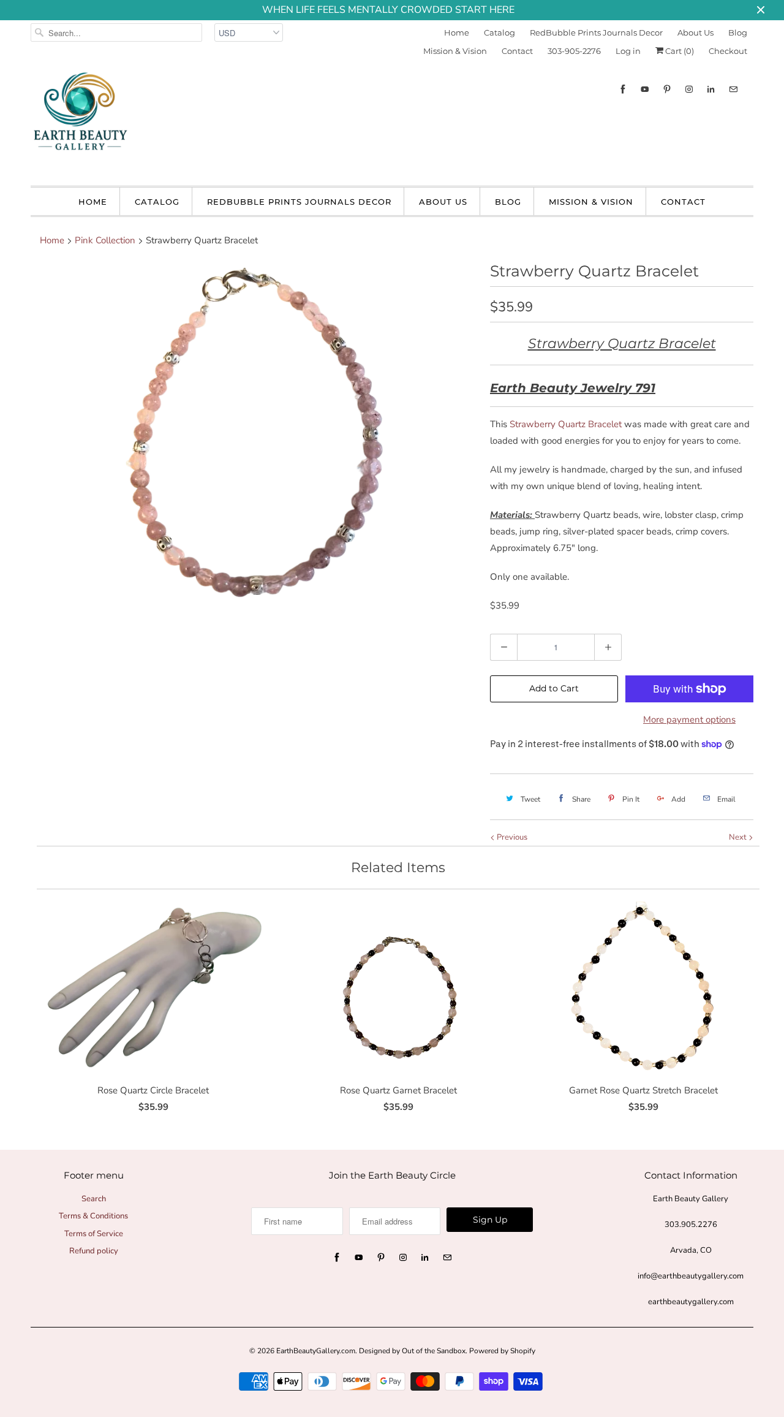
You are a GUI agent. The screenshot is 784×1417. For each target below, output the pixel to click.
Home (456, 32)
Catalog (499, 32)
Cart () (678, 51)
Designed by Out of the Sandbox (412, 1351)
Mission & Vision (455, 51)
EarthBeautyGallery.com (315, 1351)
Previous (511, 837)
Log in (628, 51)
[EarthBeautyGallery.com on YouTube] (645, 89)
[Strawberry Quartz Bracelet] (254, 435)
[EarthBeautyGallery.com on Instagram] (689, 89)
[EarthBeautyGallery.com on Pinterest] (667, 89)
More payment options (689, 719)
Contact (517, 51)
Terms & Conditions (93, 1215)
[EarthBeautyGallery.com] (80, 121)
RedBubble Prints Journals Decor (596, 32)
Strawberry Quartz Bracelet (566, 424)
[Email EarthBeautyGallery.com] (733, 89)
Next (738, 837)
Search (93, 1198)
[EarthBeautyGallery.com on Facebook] (623, 89)
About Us (695, 32)
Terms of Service (93, 1233)
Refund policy (93, 1250)
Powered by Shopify (502, 1351)
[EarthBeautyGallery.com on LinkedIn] (711, 89)
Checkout (728, 51)
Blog (737, 32)
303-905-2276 (574, 51)
